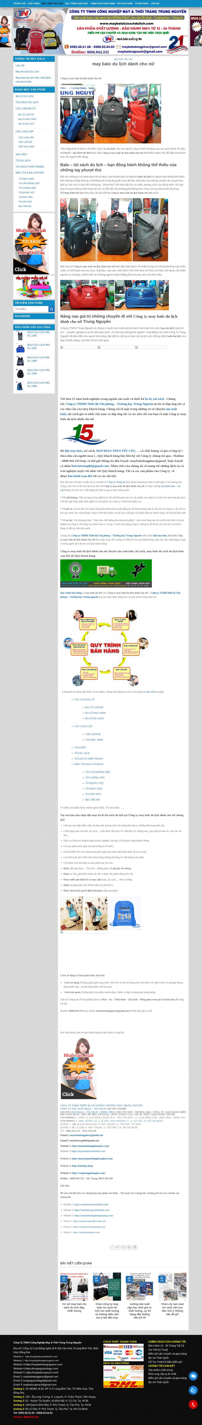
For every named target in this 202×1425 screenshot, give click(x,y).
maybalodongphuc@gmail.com (86, 1135)
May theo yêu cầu (52, 3)
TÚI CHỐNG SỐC (27, 188)
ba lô (148, 399)
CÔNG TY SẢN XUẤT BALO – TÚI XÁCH (83, 1109)
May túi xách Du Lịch (27, 71)
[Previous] (59, 1299)
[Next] (187, 1299)
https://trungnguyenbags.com (41, 1368)
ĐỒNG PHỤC (108, 1112)
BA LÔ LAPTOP (26, 114)
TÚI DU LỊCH (23, 160)
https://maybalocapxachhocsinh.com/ (89, 1221)
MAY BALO (77, 1112)
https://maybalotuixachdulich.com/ (88, 1151)
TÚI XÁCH (92, 1112)
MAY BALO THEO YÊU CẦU (115, 450)
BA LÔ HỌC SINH (27, 119)
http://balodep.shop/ (82, 1165)
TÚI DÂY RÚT (25, 201)
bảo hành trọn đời (80, 476)
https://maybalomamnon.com (86, 1232)
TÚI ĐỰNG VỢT (26, 192)
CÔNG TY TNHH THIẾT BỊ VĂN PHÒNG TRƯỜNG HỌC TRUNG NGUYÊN (101, 1105)
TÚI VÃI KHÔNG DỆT (29, 183)
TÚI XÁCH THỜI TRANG (30, 166)
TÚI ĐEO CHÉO (26, 179)
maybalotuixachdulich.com (44, 1356)
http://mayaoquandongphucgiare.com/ (92, 1158)
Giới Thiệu (34, 3)
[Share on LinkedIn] (134, 1247)
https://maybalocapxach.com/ (42, 1372)
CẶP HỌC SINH (26, 146)
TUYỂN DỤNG (142, 3)
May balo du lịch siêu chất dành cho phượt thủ (33, 79)
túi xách (159, 399)
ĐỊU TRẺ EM (24, 206)
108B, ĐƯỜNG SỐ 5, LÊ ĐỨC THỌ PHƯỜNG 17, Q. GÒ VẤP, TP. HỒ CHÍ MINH (120, 1121)
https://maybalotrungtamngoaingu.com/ (93, 1215)
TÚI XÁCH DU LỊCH (27, 102)
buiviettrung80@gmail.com (90, 466)
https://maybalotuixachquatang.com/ (89, 1227)
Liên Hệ (155, 3)
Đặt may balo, (160, 535)
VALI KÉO (21, 154)
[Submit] (51, 309)
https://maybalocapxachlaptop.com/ (92, 1210)
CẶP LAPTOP (25, 142)
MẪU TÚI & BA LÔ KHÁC (30, 172)
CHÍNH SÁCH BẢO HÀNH (103, 3)
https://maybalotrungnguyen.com (43, 1364)
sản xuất (150, 691)
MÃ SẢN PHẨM (125, 3)
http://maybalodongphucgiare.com (42, 1360)
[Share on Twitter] (117, 1247)
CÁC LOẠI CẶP (24, 131)
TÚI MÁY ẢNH (25, 197)
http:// (90, 1146)
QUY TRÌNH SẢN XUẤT (76, 3)
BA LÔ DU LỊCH (25, 96)
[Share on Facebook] (112, 1247)
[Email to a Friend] (123, 1247)
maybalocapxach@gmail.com (39, 1384)
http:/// (88, 1173)
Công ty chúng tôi (116, 482)
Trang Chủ (19, 3)
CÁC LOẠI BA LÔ (25, 108)
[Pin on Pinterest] (129, 1247)
